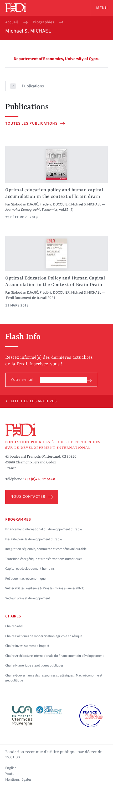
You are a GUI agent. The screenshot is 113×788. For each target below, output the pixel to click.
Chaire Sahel (14, 626)
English (11, 768)
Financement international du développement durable (43, 529)
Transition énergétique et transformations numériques (43, 559)
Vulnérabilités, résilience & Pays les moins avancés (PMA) (44, 588)
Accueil (11, 22)
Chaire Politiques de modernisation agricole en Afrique (43, 636)
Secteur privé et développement (27, 598)
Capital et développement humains (29, 568)
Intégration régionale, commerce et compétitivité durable (45, 549)
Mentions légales (18, 779)
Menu (102, 8)
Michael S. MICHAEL (86, 204)
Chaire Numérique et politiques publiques (34, 665)
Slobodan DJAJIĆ (24, 204)
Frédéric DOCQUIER (55, 204)
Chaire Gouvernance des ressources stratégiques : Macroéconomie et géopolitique (53, 678)
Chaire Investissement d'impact (27, 645)
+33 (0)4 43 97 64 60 (40, 479)
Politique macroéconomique (25, 578)
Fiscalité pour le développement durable (33, 539)
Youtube (11, 773)
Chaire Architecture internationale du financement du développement (54, 655)
